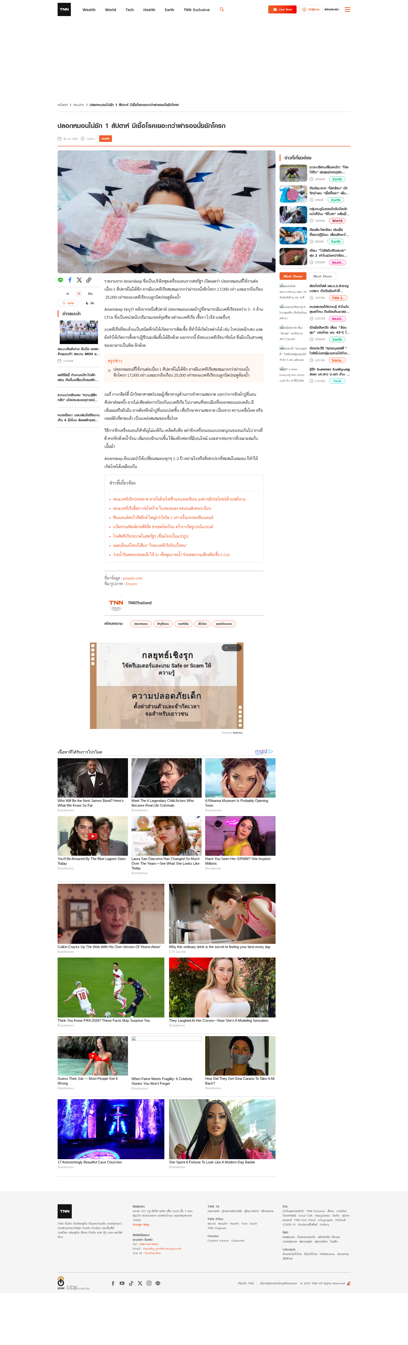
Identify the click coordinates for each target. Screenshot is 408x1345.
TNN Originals (217, 1228)
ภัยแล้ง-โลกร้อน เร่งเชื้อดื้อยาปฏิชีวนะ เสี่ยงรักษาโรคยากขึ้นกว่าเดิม (330, 232)
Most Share (322, 276)
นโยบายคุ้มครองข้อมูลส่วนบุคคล (278, 1283)
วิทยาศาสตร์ (289, 1215)
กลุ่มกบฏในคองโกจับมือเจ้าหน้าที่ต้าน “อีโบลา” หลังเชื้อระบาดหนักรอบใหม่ (329, 211)
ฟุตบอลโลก (321, 1241)
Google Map (141, 1224)
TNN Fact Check (305, 1220)
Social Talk (305, 1215)
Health (78, 105)
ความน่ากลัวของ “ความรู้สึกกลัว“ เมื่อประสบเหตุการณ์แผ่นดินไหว (77, 397)
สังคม (330, 1211)
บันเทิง (336, 1215)
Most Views (293, 276)
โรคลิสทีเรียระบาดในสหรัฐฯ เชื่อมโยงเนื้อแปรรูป (150, 536)
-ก (67, 293)
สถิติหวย (288, 1258)
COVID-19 (289, 1224)
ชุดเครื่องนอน (224, 623)
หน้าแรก (63, 105)
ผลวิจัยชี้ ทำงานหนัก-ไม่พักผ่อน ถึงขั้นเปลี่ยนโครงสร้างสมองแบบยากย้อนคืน (77, 377)
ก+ (90, 293)
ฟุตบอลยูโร (305, 1241)
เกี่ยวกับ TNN (246, 1283)
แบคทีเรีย (183, 623)
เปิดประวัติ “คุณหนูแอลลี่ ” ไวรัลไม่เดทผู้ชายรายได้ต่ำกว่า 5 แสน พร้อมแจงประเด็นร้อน (330, 351)
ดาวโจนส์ (340, 1220)
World (337, 220)
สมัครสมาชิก (331, 9)
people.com (133, 577)
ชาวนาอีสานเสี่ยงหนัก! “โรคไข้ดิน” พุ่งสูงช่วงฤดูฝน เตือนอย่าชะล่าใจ (329, 170)
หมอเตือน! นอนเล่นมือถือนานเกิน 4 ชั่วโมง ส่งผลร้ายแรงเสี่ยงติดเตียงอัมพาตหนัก (79, 417)
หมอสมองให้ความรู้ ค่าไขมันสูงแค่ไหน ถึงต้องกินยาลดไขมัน (329, 309)
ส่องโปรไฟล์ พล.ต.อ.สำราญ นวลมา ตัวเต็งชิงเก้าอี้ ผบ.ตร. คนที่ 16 (329, 288)
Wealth (223, 1223)
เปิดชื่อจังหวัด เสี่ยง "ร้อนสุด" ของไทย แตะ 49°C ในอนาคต (329, 330)
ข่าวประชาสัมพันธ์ (307, 1224)
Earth (337, 179)
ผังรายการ (267, 1211)
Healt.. (337, 262)
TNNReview (327, 1254)
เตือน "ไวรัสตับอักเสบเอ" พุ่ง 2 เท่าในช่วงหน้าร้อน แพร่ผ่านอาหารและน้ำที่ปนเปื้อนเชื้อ (328, 253)
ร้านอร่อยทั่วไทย (292, 1254)
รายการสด (213, 1211)
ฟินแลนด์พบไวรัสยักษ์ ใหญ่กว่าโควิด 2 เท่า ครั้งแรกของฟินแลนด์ (163, 517)
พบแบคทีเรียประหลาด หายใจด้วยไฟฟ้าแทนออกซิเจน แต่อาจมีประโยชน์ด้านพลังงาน (179, 499)
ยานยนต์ (287, 1220)
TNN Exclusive (315, 1211)
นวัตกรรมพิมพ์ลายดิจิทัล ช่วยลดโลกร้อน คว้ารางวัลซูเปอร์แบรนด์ (163, 526)
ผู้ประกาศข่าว (251, 1211)
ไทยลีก (334, 1241)
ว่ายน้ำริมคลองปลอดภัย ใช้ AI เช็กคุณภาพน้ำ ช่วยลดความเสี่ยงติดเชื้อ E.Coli (171, 554)
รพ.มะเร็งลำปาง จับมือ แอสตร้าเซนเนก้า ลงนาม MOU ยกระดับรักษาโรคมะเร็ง (78, 351)
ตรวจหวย (343, 1254)
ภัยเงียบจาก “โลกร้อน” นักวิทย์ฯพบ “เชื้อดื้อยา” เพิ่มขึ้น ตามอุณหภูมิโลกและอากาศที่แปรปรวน (330, 190)
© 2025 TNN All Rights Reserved (322, 1283)
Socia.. (337, 360)
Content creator (218, 1240)
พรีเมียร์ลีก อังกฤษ (329, 1237)
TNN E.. (338, 297)
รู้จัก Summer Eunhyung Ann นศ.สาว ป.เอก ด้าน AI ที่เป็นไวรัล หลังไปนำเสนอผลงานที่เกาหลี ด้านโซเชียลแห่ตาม (330, 371)
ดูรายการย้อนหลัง (232, 1211)
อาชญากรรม (322, 1215)
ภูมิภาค (345, 1215)
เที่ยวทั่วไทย (310, 1254)
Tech (337, 381)
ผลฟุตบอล (289, 1237)
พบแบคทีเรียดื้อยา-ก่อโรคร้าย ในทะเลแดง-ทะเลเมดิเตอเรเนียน (162, 508)
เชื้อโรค (202, 623)
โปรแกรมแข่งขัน (306, 1237)
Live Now (285, 9)
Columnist (237, 1240)
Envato (131, 583)
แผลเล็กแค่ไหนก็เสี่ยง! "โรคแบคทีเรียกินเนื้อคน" (150, 545)
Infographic (325, 1220)
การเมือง (341, 1211)
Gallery (324, 1224)
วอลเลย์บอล (290, 1241)
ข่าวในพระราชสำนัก (293, 1211)
